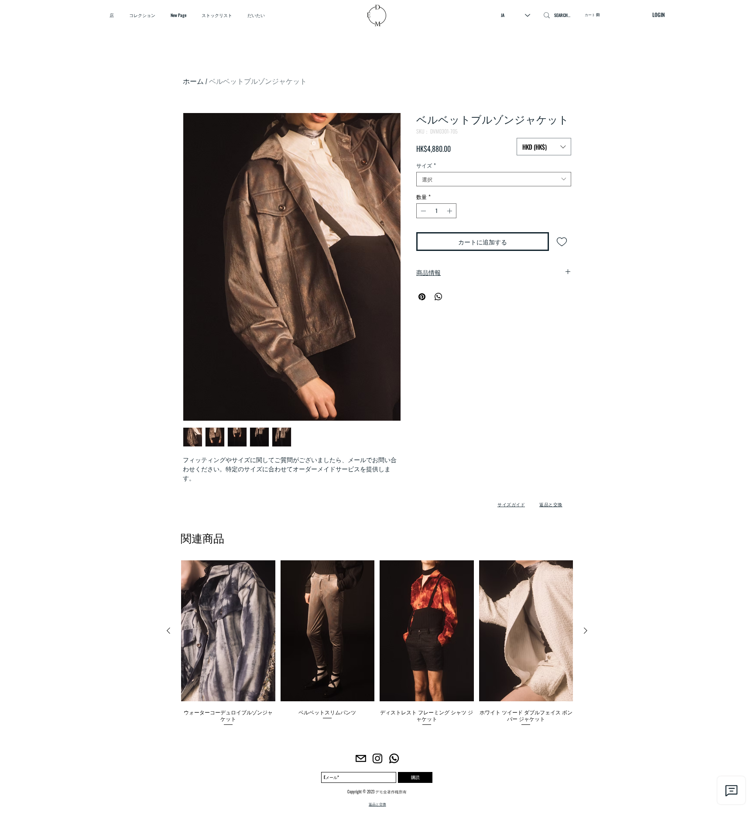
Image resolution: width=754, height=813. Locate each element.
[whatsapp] (394, 758)
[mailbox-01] (360, 758)
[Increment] (450, 211)
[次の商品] (585, 630)
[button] (544, 146)
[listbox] (544, 146)
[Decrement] (422, 211)
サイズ (426, 165)
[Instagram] (377, 758)
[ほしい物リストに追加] (561, 241)
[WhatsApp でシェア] (438, 297)
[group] (377, 643)
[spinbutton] (436, 211)
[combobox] (493, 179)
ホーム (193, 81)
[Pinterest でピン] (422, 297)
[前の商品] (168, 630)
